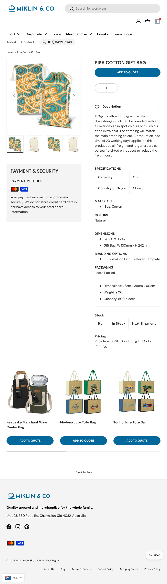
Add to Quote (127, 72)
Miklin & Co (22, 560)
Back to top (84, 472)
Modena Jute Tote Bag (78, 422)
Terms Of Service (81, 569)
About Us (48, 569)
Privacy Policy (152, 569)
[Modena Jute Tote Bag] (83, 392)
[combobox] (112, 8)
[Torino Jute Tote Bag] (136, 392)
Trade (56, 34)
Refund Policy (106, 569)
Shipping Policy (129, 569)
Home (10, 52)
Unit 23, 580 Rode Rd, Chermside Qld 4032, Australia (46, 515)
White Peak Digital (48, 560)
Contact (27, 42)
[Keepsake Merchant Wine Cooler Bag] (30, 392)
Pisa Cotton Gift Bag (28, 52)
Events (102, 34)
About (11, 42)
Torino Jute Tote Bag (130, 422)
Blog (62, 569)
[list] (44, 95)
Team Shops (123, 34)
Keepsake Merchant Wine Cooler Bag (27, 424)
